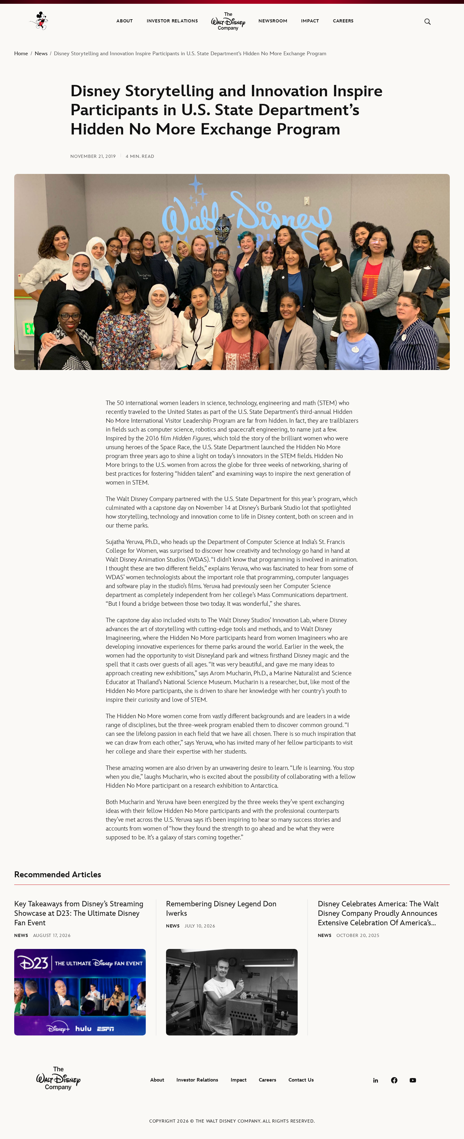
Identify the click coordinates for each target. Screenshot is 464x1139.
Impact (310, 21)
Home (21, 54)
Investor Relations (172, 21)
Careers (343, 21)
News (41, 54)
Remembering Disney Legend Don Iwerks (221, 908)
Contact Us (301, 1080)
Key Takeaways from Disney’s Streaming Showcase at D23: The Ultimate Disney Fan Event (78, 913)
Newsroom (273, 21)
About (124, 21)
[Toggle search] (427, 21)
